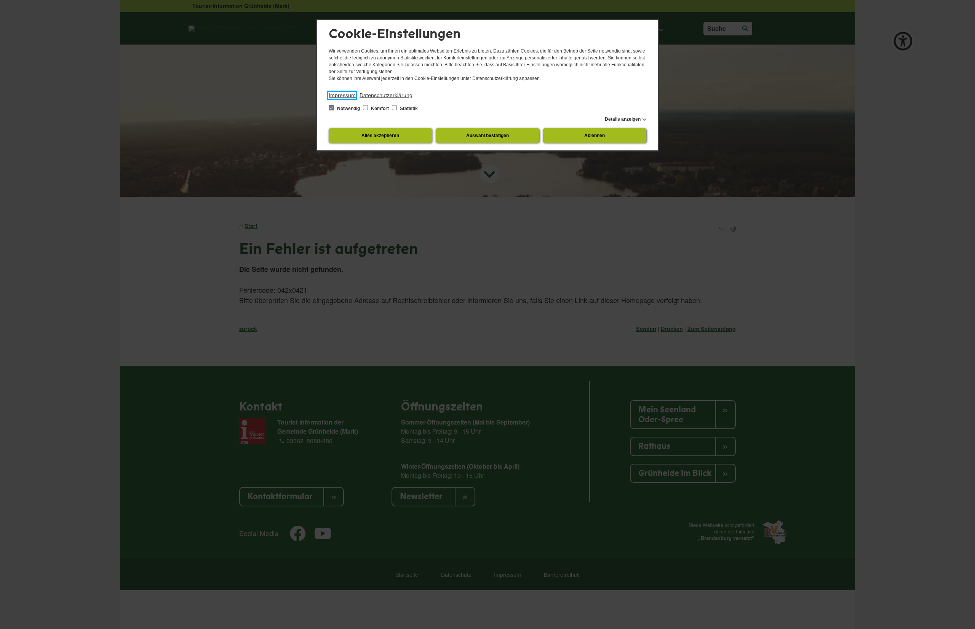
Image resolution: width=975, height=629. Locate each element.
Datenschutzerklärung (386, 95)
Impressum (342, 95)
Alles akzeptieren (380, 135)
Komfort (380, 108)
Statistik (408, 108)
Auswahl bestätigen (487, 135)
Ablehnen (594, 135)
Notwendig (348, 108)
